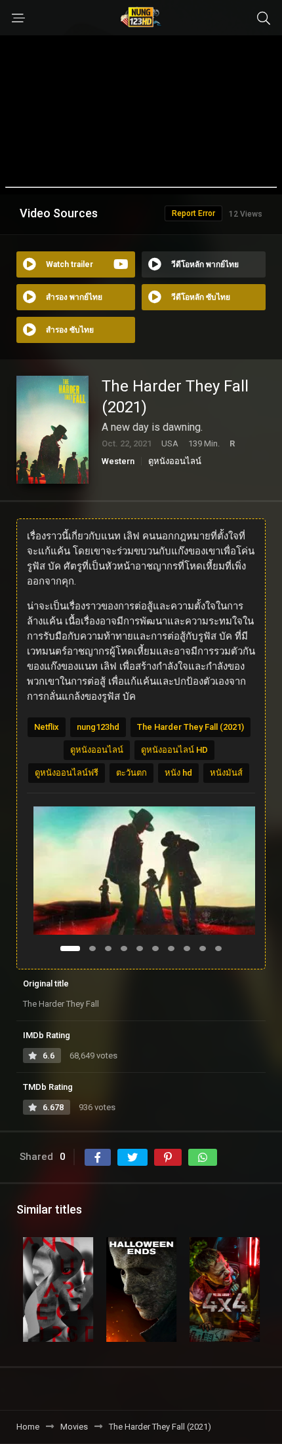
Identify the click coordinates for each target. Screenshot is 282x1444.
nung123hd (98, 727)
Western (118, 461)
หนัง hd (178, 773)
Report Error (193, 213)
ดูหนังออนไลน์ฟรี (66, 773)
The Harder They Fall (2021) (190, 727)
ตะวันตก (131, 773)
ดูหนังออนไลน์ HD (174, 750)
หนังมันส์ (226, 773)
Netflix (46, 727)
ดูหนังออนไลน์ (174, 461)
